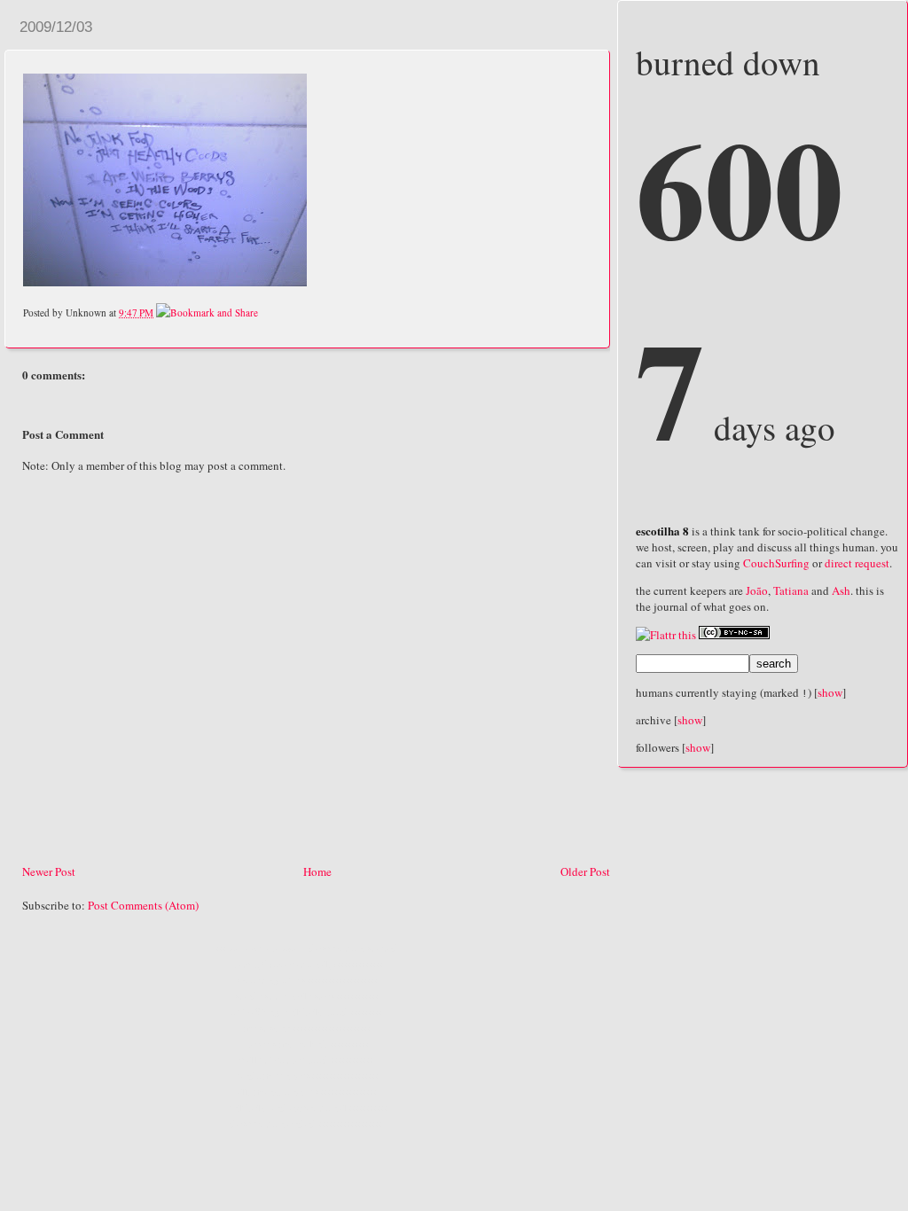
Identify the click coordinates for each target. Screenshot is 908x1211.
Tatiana (791, 590)
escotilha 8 (662, 530)
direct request (857, 563)
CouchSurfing (776, 563)
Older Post (585, 871)
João (757, 590)
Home (317, 871)
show (830, 692)
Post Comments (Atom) (143, 905)
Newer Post (48, 871)
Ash (841, 590)
